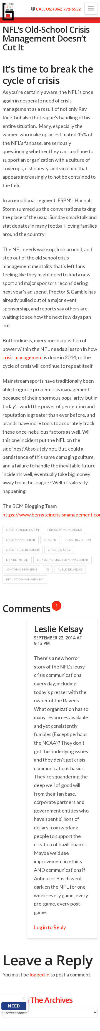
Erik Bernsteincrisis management (62, 559)
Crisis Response (59, 549)
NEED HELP (14, 1007)
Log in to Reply (50, 927)
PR (47, 569)
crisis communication (22, 529)
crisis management (22, 357)
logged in (39, 974)
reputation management (25, 579)
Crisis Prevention (78, 539)
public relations (70, 569)
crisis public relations (22, 549)
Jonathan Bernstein (21, 569)
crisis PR (50, 539)
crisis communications (65, 529)
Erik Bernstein (17, 559)
